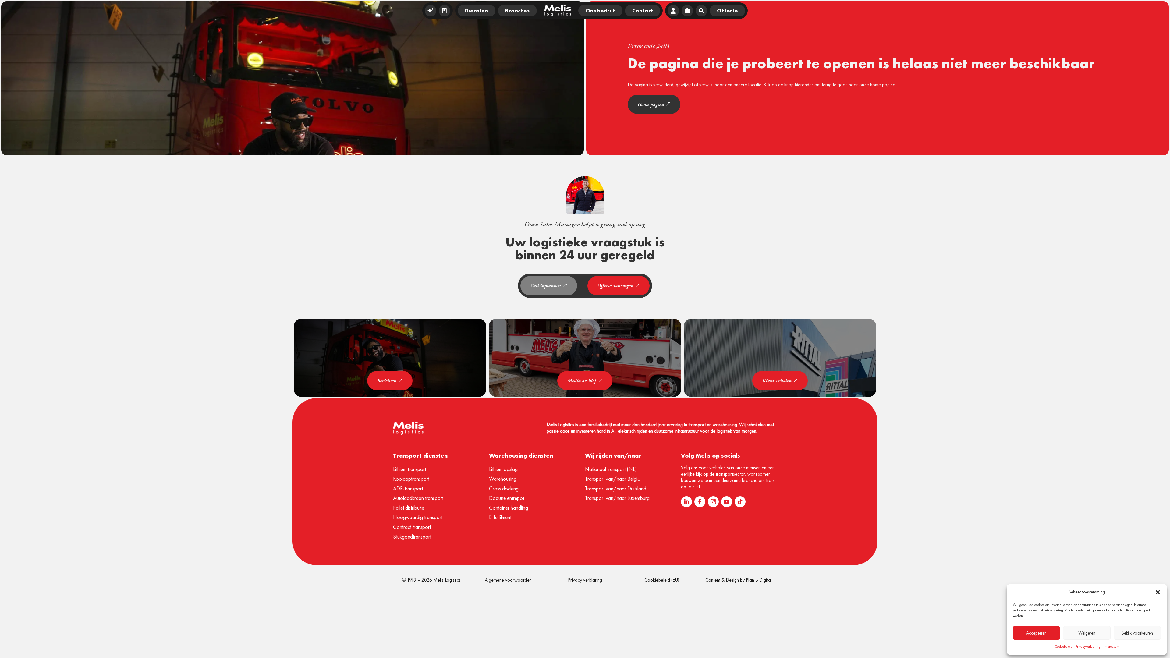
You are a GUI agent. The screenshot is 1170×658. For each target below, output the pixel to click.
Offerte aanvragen (615, 285)
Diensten (476, 10)
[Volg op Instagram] (713, 501)
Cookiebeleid (1063, 646)
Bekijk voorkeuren (1137, 633)
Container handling (508, 507)
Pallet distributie (408, 507)
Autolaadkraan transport (418, 497)
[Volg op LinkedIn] (686, 501)
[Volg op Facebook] (699, 501)
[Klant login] (673, 10)
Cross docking (504, 488)
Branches (517, 10)
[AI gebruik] (430, 10)
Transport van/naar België (612, 478)
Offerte (727, 10)
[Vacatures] (687, 10)
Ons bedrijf (600, 10)
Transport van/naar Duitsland (615, 488)
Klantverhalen (777, 380)
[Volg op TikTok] (740, 501)
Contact (642, 10)
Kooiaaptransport (411, 478)
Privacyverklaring (1088, 646)
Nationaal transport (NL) (611, 468)
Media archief (581, 380)
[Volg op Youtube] (726, 501)
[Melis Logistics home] (557, 10)
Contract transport (412, 526)
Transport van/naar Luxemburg (617, 497)
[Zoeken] (701, 10)
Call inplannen (545, 285)
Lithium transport (409, 468)
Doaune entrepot (506, 497)
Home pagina (651, 104)
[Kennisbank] (444, 10)
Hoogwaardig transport (417, 517)
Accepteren (1036, 633)
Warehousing (502, 478)
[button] (1158, 592)
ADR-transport (408, 488)
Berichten (386, 380)
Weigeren (1086, 633)
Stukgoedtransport (412, 536)
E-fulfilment (500, 517)
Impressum (1111, 646)
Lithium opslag (503, 468)
